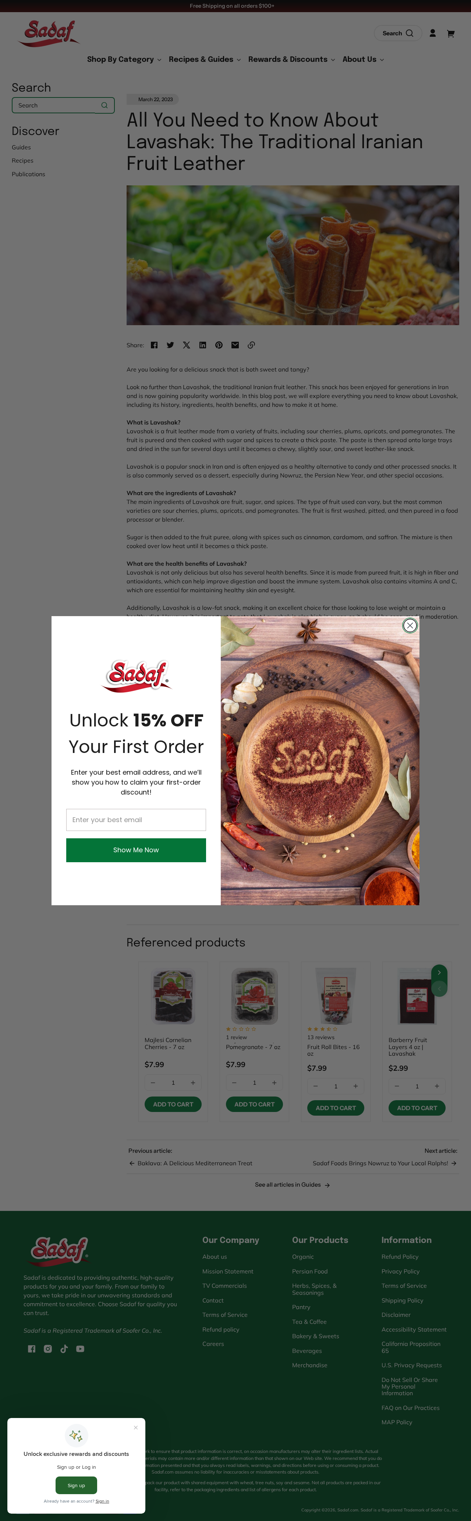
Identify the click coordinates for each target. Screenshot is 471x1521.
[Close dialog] (410, 625)
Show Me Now (136, 849)
